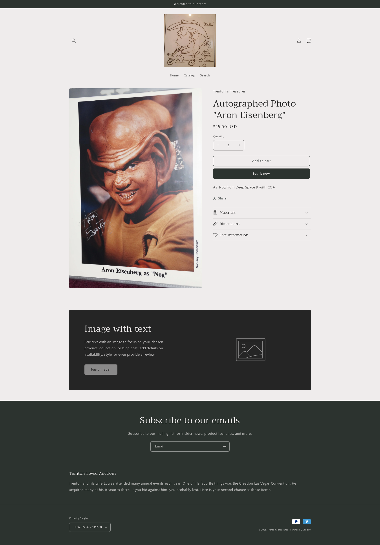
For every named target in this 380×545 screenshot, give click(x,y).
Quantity (218, 136)
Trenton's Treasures (278, 530)
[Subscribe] (224, 446)
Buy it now (261, 173)
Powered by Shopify (300, 530)
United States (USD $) (88, 527)
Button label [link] (101, 369)
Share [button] (222, 198)
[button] (74, 40)
